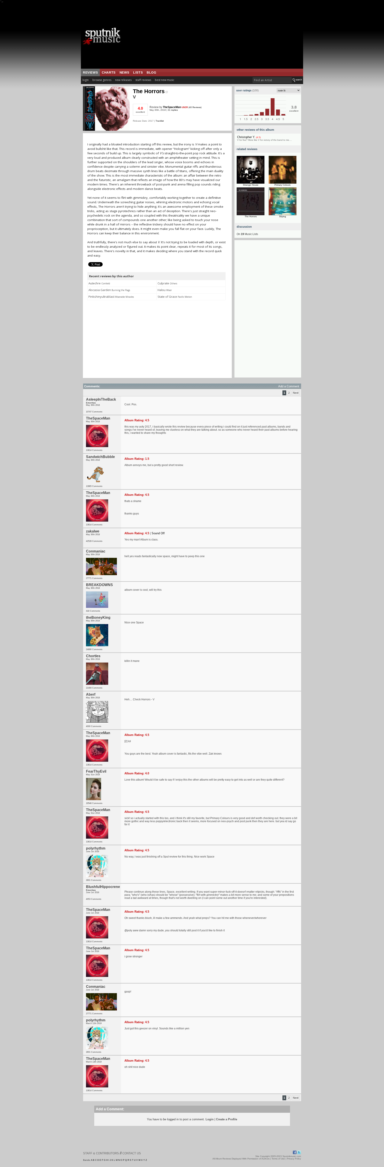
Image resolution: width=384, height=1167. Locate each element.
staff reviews (143, 80)
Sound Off (158, 533)
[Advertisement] (215, 36)
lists (138, 72)
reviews (90, 72)
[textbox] (272, 80)
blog (151, 72)
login (85, 80)
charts (109, 72)
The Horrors (149, 91)
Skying (282, 216)
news (124, 72)
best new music (164, 80)
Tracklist (160, 121)
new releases (123, 80)
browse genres (101, 80)
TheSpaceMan (172, 107)
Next (295, 392)
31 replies (173, 110)
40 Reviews (195, 107)
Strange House (250, 185)
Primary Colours (282, 185)
